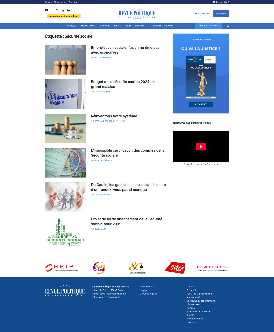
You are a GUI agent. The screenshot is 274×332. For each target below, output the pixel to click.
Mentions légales (148, 293)
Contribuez (74, 2)
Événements (141, 25)
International (88, 25)
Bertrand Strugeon (105, 121)
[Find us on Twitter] (57, 10)
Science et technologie (198, 311)
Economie (105, 25)
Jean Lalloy (101, 229)
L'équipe (143, 290)
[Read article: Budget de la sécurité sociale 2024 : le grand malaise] (65, 94)
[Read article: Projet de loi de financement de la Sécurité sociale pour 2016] (65, 231)
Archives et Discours (163, 25)
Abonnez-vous (60, 2)
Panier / (222, 2)
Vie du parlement (195, 318)
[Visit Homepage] (137, 13)
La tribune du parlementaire (201, 300)
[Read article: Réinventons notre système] (65, 128)
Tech (128, 25)
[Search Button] (228, 26)
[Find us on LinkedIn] (68, 10)
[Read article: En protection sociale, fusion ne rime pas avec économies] (65, 60)
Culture (190, 286)
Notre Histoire (146, 286)
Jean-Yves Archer (103, 160)
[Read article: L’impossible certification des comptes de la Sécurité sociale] (65, 163)
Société (117, 25)
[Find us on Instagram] (63, 10)
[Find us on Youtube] (46, 10)
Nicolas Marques (103, 57)
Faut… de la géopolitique (199, 293)
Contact (48, 2)
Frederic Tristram (104, 194)
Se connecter (203, 13)
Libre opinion (193, 304)
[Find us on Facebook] (52, 10)
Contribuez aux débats (209, 25)
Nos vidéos (192, 322)
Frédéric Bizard (103, 91)
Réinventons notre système (114, 116)
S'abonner (221, 13)
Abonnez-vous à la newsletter (63, 16)
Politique (71, 25)
